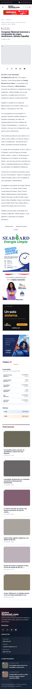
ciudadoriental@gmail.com (10, 646)
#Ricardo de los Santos (21, 226)
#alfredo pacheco (9, 226)
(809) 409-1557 (7, 641)
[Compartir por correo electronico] (24, 68)
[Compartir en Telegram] (16, 68)
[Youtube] (30, 7)
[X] (26, 7)
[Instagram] (28, 7)
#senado (16, 229)
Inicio (2, 19)
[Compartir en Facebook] (7, 68)
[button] (16, 54)
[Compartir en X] (11, 68)
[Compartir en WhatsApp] (20, 68)
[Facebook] (24, 7)
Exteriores (8, 19)
